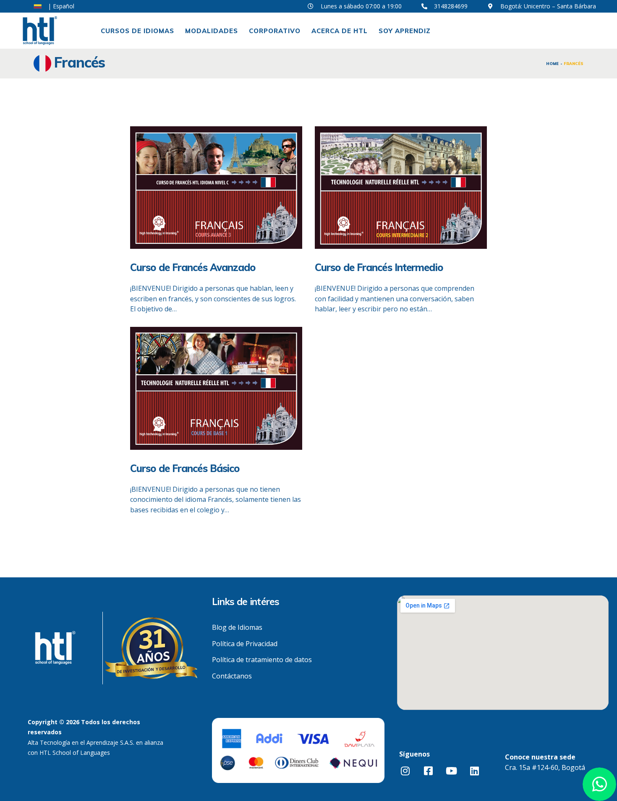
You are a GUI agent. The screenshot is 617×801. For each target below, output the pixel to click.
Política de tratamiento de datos (262, 659)
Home (552, 63)
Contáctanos (232, 676)
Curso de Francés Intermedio (379, 267)
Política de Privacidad (244, 643)
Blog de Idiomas (237, 627)
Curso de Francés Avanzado (193, 267)
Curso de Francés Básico (184, 468)
